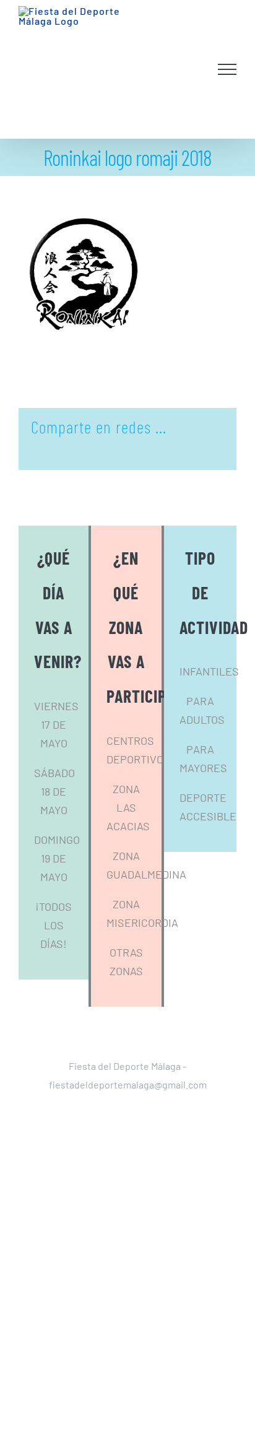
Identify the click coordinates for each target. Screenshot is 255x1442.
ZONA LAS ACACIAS (128, 829)
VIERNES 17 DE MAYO (56, 746)
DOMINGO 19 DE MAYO (57, 879)
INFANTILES (209, 693)
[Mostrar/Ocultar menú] (227, 80)
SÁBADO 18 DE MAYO (54, 813)
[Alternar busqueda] (197, 80)
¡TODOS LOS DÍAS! (53, 946)
